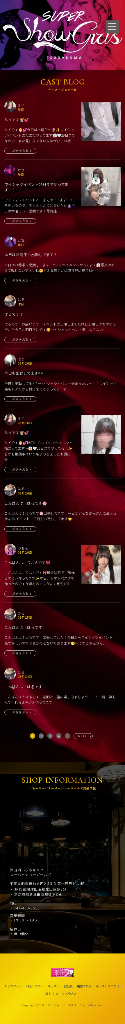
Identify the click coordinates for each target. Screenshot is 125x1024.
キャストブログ (106, 986)
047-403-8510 (27, 908)
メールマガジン (66, 993)
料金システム (35, 986)
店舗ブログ (84, 986)
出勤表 (68, 986)
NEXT (82, 736)
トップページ (13, 986)
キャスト (54, 986)
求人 (48, 993)
